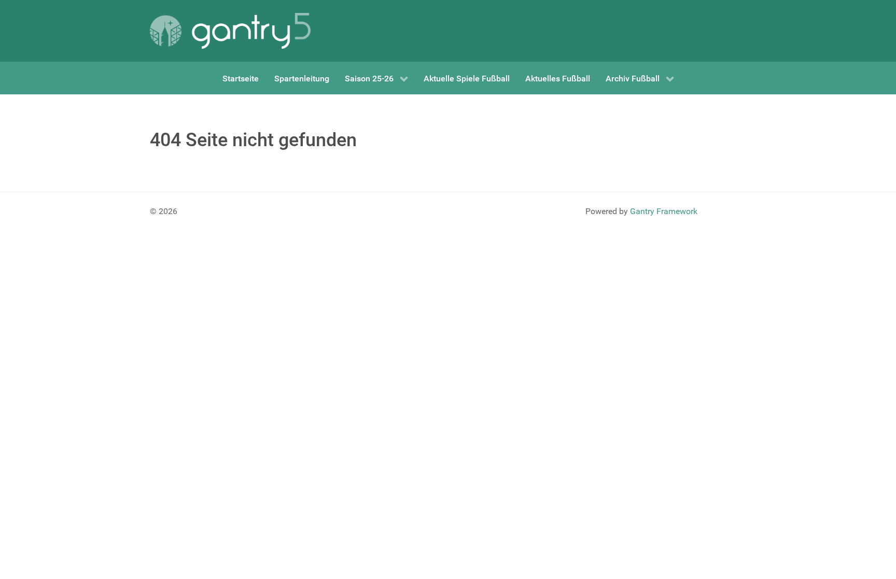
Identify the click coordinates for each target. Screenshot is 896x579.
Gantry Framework (663, 211)
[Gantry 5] (230, 31)
